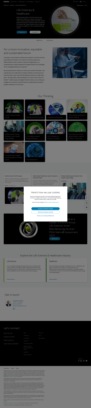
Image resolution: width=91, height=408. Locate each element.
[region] (45, 204)
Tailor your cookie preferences (45, 215)
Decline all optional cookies (45, 212)
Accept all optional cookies (45, 208)
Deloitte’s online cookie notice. (51, 202)
